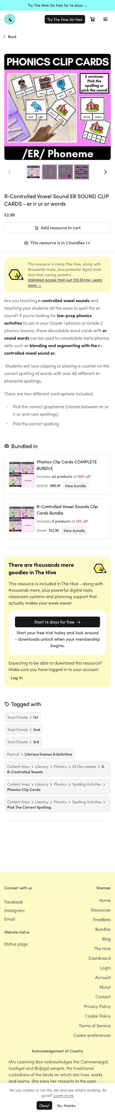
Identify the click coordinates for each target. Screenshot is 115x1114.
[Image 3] (65, 171)
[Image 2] (49, 171)
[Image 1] (33, 171)
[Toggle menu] (105, 19)
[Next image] (105, 172)
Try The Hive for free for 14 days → (57, 5)
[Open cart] (92, 19)
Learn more (63, 1095)
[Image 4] (81, 171)
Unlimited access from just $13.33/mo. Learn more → (65, 282)
